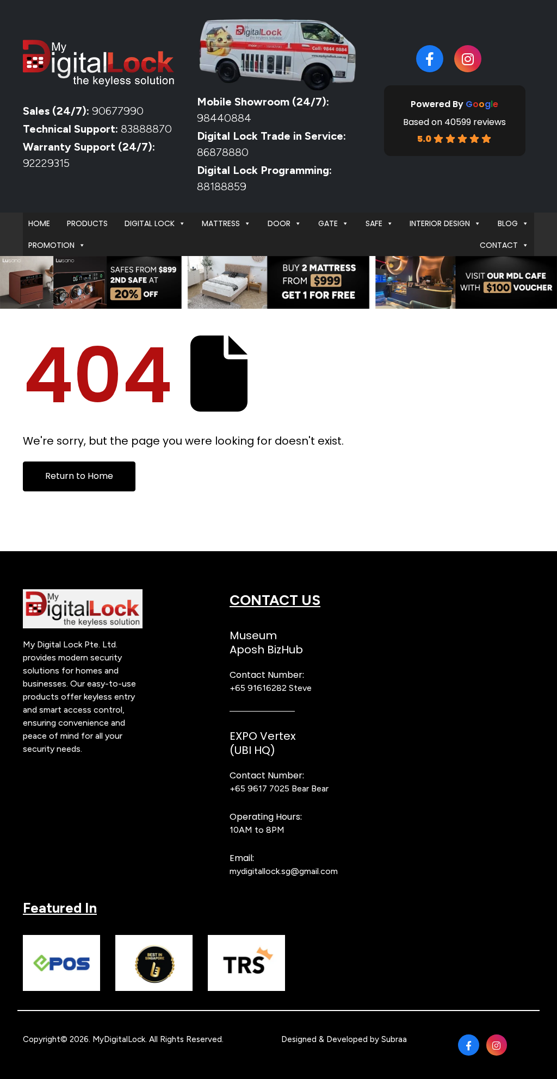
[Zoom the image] (83, 595)
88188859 (221, 186)
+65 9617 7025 (259, 788)
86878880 (223, 152)
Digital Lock (150, 223)
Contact (499, 245)
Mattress (221, 223)
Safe (374, 223)
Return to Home (79, 476)
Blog (508, 223)
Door (279, 223)
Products (87, 223)
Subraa (394, 1039)
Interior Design (440, 223)
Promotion (51, 245)
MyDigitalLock (118, 1039)
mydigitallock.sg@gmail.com (284, 871)
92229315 (46, 163)
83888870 (146, 128)
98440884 (224, 117)
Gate (328, 223)
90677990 (118, 110)
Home (39, 223)
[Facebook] (429, 58)
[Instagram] (467, 58)
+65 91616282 (258, 688)
